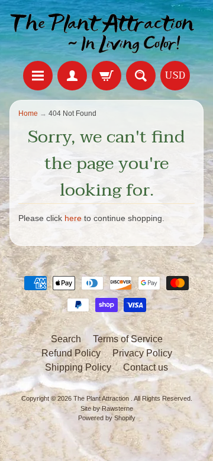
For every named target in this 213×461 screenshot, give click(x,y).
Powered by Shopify (106, 417)
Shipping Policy (78, 367)
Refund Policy (71, 353)
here (73, 218)
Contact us (145, 367)
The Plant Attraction (102, 398)
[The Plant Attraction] (106, 32)
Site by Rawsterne (106, 408)
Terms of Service (128, 339)
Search (66, 339)
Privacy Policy (142, 353)
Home (28, 113)
